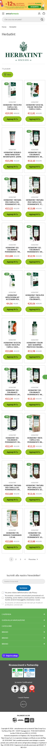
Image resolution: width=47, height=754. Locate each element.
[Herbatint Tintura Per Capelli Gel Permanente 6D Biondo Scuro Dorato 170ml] (34, 471)
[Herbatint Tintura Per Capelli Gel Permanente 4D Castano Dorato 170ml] (12, 185)
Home (4, 27)
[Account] (39, 13)
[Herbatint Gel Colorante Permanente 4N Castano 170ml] (34, 376)
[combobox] (23, 19)
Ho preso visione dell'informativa (21, 593)
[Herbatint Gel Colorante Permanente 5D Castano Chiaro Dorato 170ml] (34, 518)
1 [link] (11, 559)
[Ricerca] (42, 19)
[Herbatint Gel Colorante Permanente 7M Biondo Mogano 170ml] (12, 233)
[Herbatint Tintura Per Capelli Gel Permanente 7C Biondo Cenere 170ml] (34, 185)
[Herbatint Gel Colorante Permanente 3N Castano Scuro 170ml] (34, 138)
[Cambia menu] (3, 13)
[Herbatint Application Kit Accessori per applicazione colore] (12, 281)
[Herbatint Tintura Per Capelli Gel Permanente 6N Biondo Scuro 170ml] (12, 471)
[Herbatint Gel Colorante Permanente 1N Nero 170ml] (12, 423)
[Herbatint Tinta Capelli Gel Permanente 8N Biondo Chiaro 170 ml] (34, 423)
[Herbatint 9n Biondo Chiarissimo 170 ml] (12, 518)
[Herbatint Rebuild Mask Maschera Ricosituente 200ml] (12, 138)
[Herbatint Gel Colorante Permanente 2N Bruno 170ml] (12, 376)
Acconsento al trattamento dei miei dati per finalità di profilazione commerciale (23, 604)
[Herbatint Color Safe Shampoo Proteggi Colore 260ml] (34, 328)
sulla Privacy (33, 593)
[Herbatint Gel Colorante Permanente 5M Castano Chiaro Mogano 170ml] (34, 233)
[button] (44, 377)
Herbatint (12, 102)
